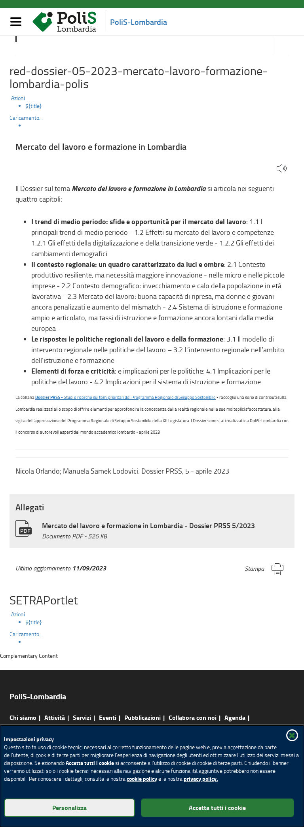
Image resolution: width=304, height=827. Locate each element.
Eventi (107, 717)
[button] (282, 169)
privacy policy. (201, 778)
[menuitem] (159, 106)
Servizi (82, 717)
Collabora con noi (193, 717)
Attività (54, 717)
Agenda (234, 717)
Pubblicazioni (142, 717)
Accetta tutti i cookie (217, 807)
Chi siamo (23, 717)
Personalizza (69, 807)
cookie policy (142, 778)
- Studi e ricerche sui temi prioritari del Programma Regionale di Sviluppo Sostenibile (125, 397)
